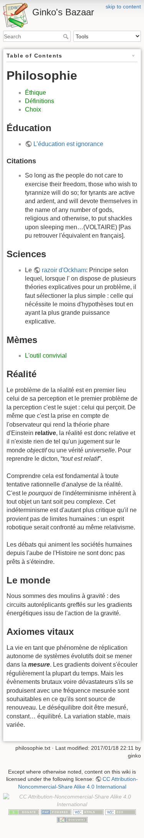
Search (66, 36)
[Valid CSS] (120, 812)
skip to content (123, 6)
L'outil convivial (46, 355)
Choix (33, 109)
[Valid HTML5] (88, 812)
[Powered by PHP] (56, 812)
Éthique (35, 92)
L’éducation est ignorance (68, 144)
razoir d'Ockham (64, 270)
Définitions (39, 101)
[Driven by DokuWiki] (72, 819)
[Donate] (23, 812)
